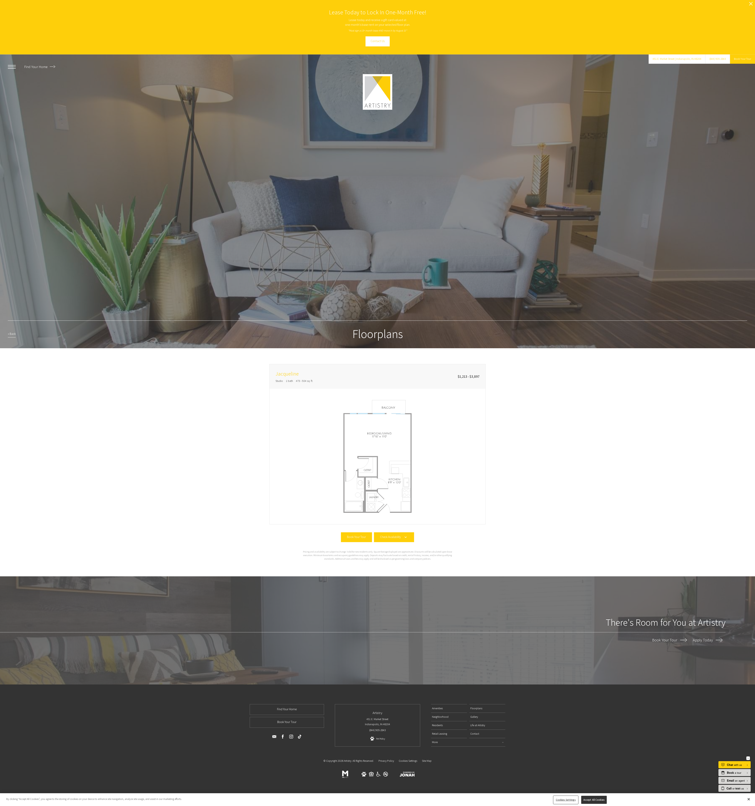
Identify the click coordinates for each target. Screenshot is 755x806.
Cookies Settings (408, 761)
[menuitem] (449, 708)
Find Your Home (36, 66)
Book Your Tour (665, 640)
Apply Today (703, 640)
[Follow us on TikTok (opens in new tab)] (300, 737)
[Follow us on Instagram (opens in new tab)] (291, 737)
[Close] (748, 799)
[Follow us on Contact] (274, 737)
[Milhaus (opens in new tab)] (345, 778)
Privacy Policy (386, 761)
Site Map (427, 761)
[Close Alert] (751, 5)
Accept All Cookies (594, 799)
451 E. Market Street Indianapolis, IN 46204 (377, 721)
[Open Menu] (12, 67)
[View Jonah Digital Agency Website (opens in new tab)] (407, 775)
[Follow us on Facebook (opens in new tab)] (283, 737)
